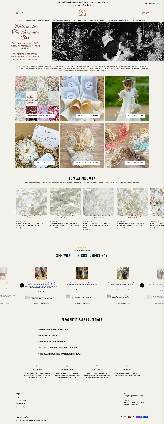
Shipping (19, 394)
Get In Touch (20, 397)
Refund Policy (20, 404)
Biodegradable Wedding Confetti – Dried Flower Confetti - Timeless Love (30, 224)
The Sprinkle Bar (20, 221)
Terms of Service (22, 400)
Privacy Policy (21, 407)
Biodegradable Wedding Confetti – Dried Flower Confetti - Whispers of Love (97, 225)
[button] (23, 13)
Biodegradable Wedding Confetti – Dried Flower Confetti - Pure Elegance (65, 224)
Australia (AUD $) (155, 3)
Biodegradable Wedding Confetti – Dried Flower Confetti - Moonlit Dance (132, 224)
